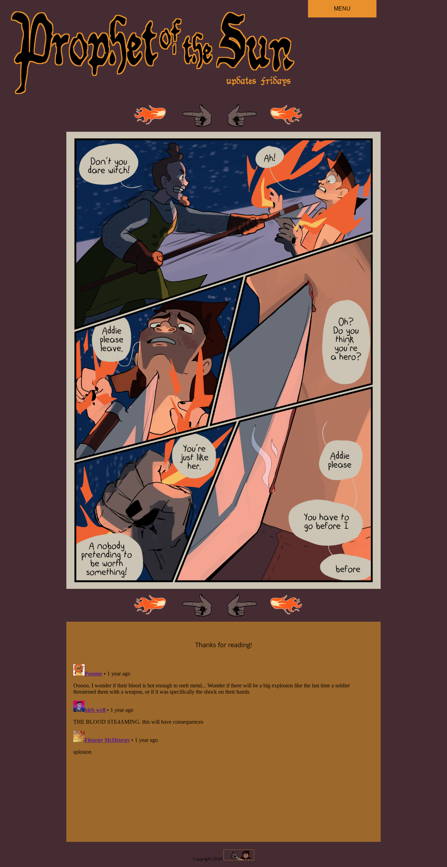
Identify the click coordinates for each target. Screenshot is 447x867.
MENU (342, 9)
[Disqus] (223, 749)
